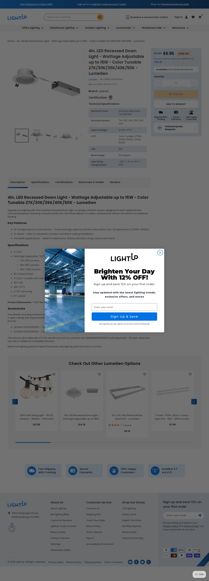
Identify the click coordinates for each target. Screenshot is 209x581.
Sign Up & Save (124, 316)
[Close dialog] (160, 252)
